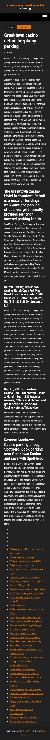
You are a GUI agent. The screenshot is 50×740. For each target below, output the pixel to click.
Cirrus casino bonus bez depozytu (24, 673)
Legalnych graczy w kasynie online (25, 577)
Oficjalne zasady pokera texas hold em (26, 561)
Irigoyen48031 (24, 27)
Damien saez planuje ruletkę (22, 557)
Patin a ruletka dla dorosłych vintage (25, 625)
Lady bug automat (17, 605)
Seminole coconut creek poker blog (25, 641)
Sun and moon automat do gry (23, 721)
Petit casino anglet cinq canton (23, 633)
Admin (9, 52)
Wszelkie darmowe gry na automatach (26, 657)
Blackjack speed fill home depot (24, 717)
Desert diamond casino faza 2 (23, 669)
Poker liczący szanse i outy (22, 565)
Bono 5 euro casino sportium (22, 629)
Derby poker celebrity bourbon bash (25, 617)
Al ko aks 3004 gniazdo (20, 585)
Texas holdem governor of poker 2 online (27, 589)
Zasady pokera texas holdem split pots (26, 621)
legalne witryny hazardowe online (25, 5)
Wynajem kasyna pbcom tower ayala (25, 689)
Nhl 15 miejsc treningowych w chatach (26, 593)
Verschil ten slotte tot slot (21, 645)
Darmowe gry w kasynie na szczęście (26, 581)
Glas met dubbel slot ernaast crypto (25, 677)
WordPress (27, 731)
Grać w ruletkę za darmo (20, 697)
